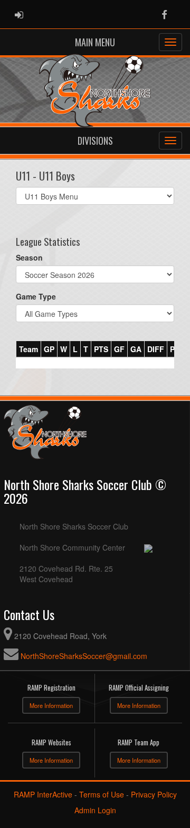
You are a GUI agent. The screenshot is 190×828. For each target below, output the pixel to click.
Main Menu (95, 42)
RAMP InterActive (43, 794)
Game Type (36, 296)
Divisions (95, 140)
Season (29, 257)
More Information (51, 705)
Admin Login (95, 810)
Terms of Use (101, 794)
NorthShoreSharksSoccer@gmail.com (84, 656)
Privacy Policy (154, 794)
